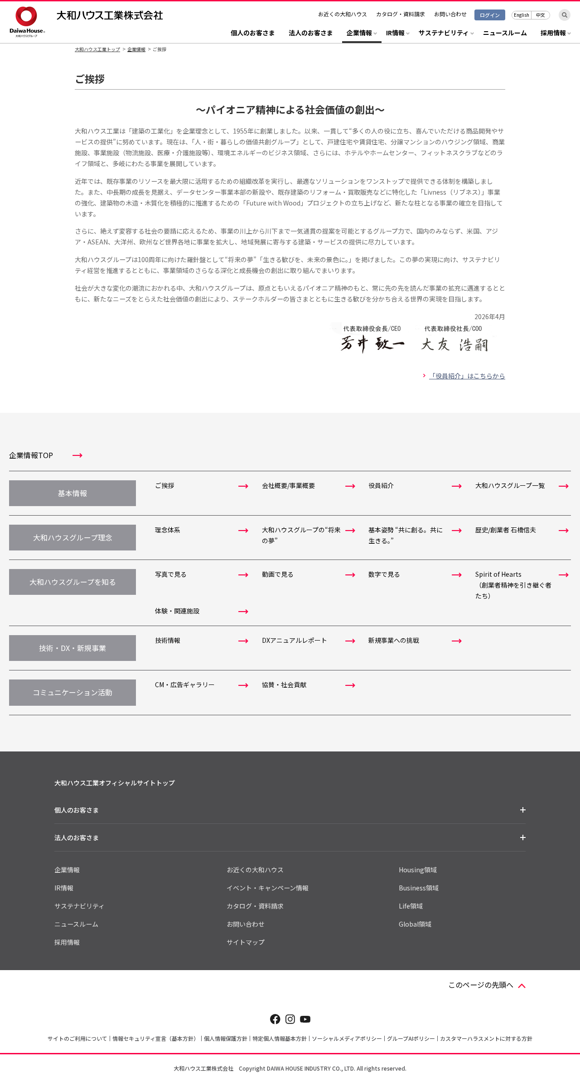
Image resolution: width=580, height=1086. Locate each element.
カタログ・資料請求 (400, 14)
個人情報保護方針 (225, 1038)
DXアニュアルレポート (294, 640)
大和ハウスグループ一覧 (510, 485)
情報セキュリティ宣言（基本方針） (155, 1038)
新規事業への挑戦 (393, 640)
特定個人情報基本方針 (279, 1038)
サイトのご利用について (77, 1038)
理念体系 (167, 529)
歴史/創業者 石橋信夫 (505, 529)
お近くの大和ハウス (342, 14)
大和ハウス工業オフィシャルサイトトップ (114, 782)
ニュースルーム (505, 33)
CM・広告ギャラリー (185, 684)
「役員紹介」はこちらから (467, 375)
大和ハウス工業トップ (97, 49)
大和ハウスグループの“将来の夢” (301, 535)
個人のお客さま (253, 33)
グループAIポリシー (411, 1038)
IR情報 (63, 887)
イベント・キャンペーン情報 (268, 887)
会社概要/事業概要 (288, 485)
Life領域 (411, 905)
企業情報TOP (31, 455)
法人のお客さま (311, 33)
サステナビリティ (79, 905)
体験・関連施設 (177, 610)
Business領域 (419, 887)
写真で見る (171, 574)
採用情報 (67, 942)
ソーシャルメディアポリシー (347, 1038)
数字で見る (384, 574)
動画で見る (278, 574)
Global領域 (415, 923)
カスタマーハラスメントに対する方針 (486, 1038)
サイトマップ (246, 942)
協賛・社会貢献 (284, 684)
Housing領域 (418, 869)
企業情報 (136, 49)
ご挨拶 (164, 485)
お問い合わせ (450, 14)
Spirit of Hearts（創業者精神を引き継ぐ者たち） (513, 584)
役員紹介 (381, 485)
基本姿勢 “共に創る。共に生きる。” (405, 535)
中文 (540, 14)
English (521, 14)
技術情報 (167, 640)
